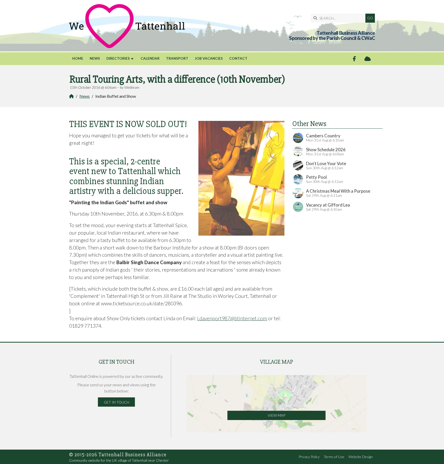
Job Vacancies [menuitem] (209, 58)
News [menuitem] (95, 58)
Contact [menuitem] (238, 58)
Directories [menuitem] (118, 58)
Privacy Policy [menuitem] (309, 456)
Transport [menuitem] (177, 58)
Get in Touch (116, 402)
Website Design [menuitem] (360, 456)
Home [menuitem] (77, 58)
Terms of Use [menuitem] (334, 456)
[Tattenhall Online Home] (127, 26)
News (84, 96)
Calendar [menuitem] (150, 58)
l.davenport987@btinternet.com (232, 318)
